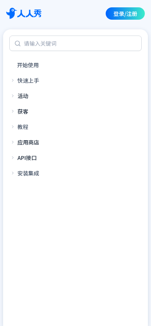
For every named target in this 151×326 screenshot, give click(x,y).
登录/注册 (125, 13)
